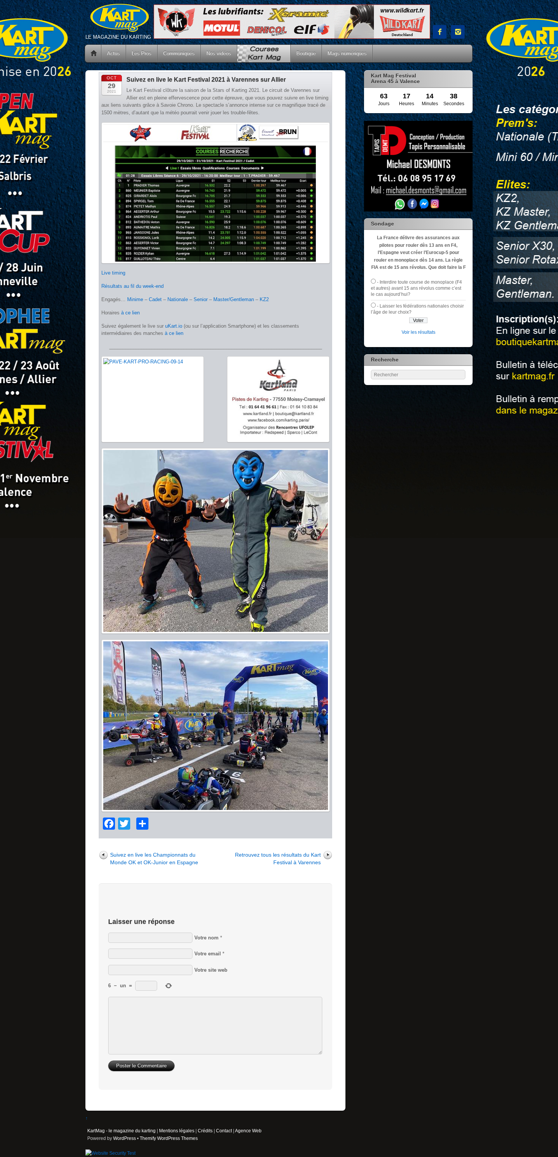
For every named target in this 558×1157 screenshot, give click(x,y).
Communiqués (179, 53)
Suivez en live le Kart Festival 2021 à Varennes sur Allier (206, 79)
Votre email (207, 954)
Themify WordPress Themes (169, 1138)
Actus (113, 53)
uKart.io (173, 326)
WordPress (124, 1138)
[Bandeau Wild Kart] (292, 37)
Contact (224, 1130)
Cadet (155, 299)
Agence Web (248, 1130)
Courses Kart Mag (263, 53)
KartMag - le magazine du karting (121, 1130)
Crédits (205, 1130)
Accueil (93, 53)
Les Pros (141, 53)
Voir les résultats (418, 332)
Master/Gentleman (233, 299)
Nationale (177, 299)
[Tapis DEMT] (418, 209)
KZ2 (264, 299)
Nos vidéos (218, 53)
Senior (201, 299)
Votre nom (206, 938)
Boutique (306, 53)
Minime (135, 299)
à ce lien (130, 313)
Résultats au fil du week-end (132, 286)
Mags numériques (347, 53)
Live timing (113, 273)
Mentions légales (176, 1130)
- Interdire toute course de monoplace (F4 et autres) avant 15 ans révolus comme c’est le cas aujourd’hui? (416, 288)
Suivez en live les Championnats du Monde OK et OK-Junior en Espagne (154, 858)
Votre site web (210, 970)
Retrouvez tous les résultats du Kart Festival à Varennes (278, 858)
